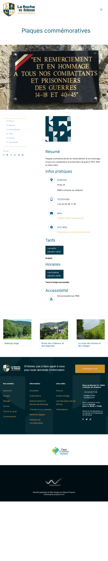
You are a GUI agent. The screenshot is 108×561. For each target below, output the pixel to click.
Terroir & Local (10, 411)
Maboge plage (12, 343)
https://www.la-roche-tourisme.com (73, 232)
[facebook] (3, 155)
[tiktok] (15, 155)
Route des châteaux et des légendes (52, 344)
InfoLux (59, 391)
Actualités (34, 391)
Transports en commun (40, 409)
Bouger (6, 396)
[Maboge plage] (17, 321)
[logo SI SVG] (19, 3)
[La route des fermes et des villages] (91, 321)
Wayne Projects (69, 492)
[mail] (19, 155)
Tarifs (11, 134)
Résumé (12, 125)
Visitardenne (62, 409)
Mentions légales (37, 414)
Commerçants (9, 416)
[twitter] (7, 155)
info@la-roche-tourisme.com (70, 218)
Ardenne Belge (63, 396)
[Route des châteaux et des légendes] (54, 321)
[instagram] (11, 155)
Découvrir (7, 391)
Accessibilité (13, 142)
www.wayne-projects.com (54, 494)
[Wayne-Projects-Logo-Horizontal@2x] (54, 478)
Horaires (12, 138)
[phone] (90, 419)
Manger (6, 401)
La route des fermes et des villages (89, 344)
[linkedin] (23, 155)
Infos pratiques (14, 129)
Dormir (6, 406)
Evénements (35, 396)
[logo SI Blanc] (11, 365)
